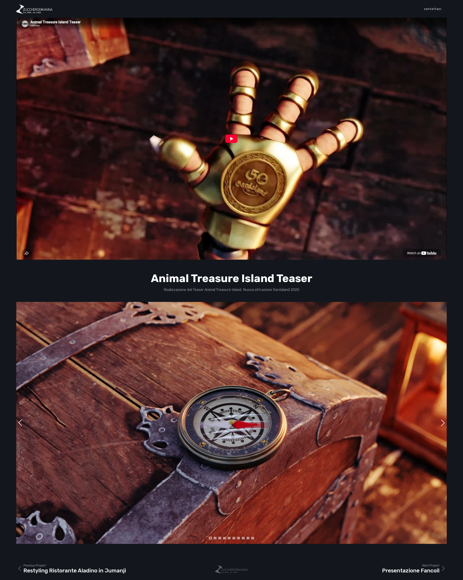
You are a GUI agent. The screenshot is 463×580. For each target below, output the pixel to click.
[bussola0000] (231, 423)
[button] (210, 538)
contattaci (432, 9)
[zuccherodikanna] (34, 9)
